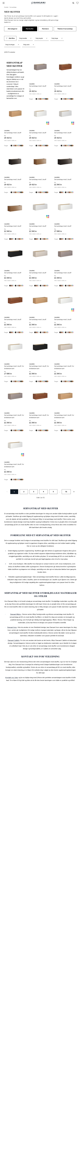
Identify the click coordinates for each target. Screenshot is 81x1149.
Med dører (45, 29)
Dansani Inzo (12, 627)
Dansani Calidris (13, 640)
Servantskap (13, 7)
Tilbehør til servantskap (65, 29)
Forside (6, 7)
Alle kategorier (12, 29)
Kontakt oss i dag (11, 677)
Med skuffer (30, 29)
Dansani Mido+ (15, 614)
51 (66, 492)
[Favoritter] (77, 3)
